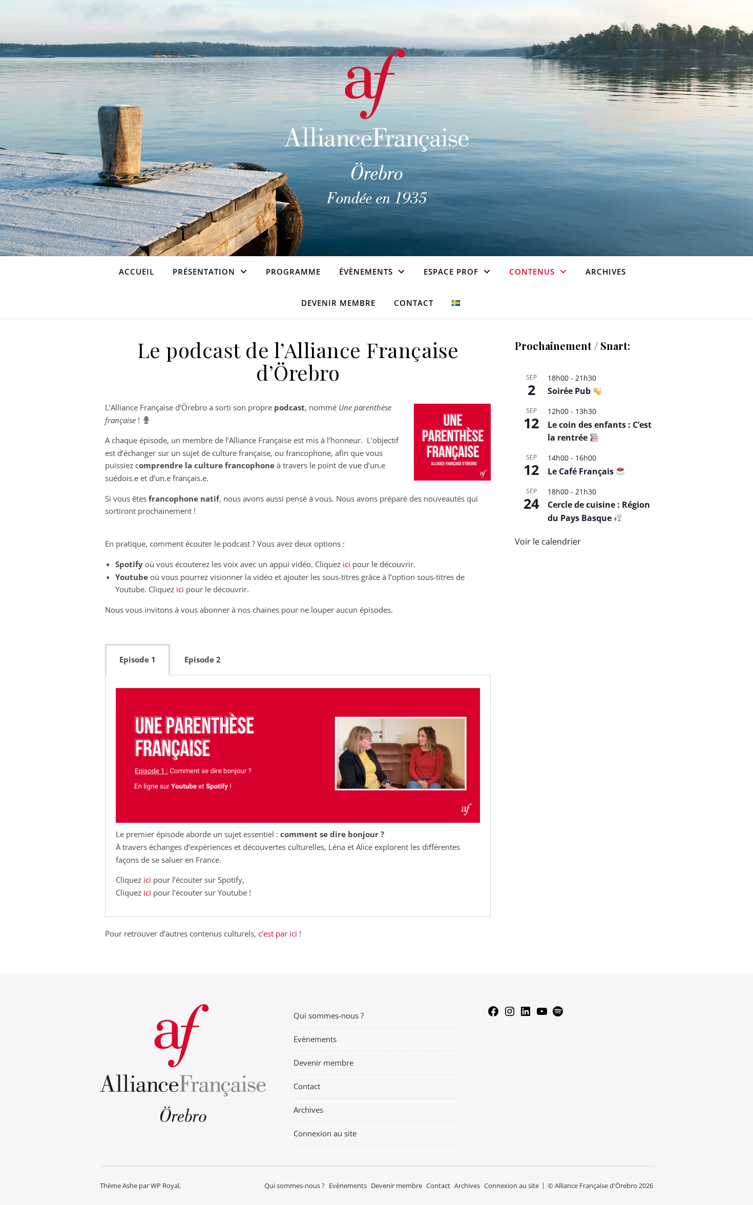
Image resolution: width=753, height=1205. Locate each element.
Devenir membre (338, 303)
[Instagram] (510, 1010)
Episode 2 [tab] (202, 659)
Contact (413, 303)
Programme (293, 271)
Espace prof (451, 271)
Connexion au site (325, 1133)
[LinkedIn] (525, 1010)
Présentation (204, 271)
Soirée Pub (570, 391)
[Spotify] (558, 1010)
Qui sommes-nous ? (329, 1015)
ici (346, 564)
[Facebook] (493, 1010)
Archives (605, 271)
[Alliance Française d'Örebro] (376, 128)
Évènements (366, 271)
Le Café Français (582, 471)
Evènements (315, 1039)
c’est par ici (277, 933)
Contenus (532, 271)
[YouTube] (542, 1010)
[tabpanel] (298, 796)
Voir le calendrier (548, 541)
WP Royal (165, 1185)
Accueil (136, 271)
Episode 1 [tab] (137, 659)
